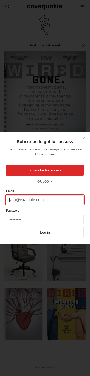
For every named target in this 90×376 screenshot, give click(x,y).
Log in (45, 232)
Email (10, 191)
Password (13, 210)
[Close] (84, 138)
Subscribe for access (45, 170)
